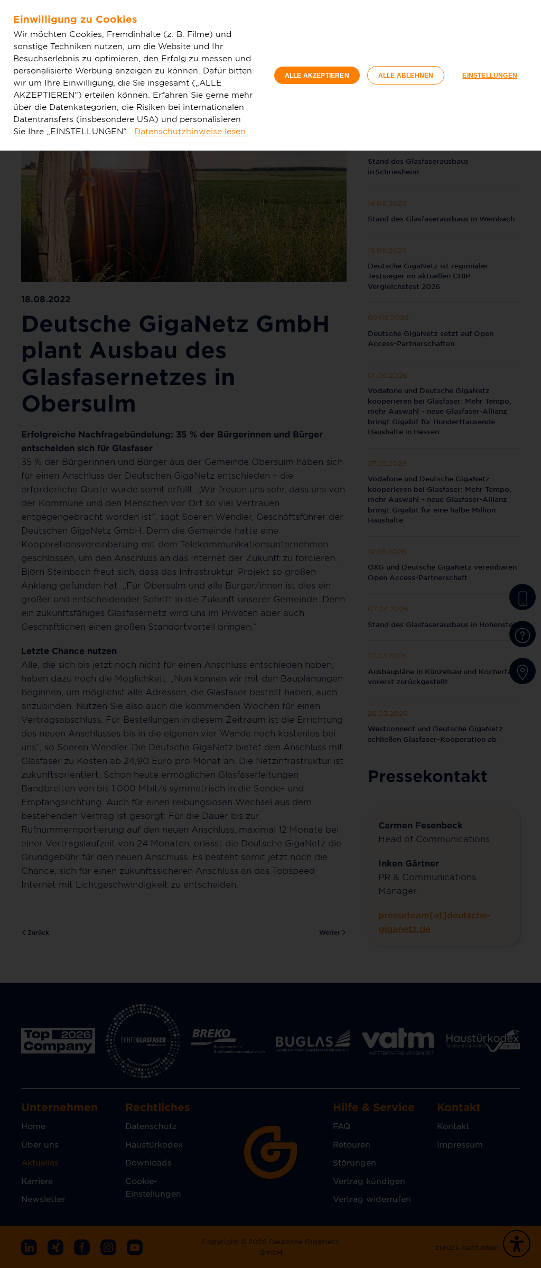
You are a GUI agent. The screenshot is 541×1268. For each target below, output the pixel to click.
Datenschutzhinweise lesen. (191, 131)
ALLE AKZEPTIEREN (317, 75)
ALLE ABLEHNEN (406, 75)
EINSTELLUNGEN (489, 75)
